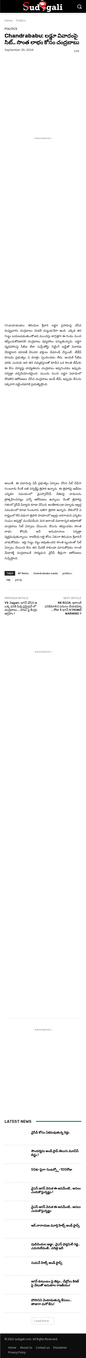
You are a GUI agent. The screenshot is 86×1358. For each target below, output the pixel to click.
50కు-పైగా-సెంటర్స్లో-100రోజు (51, 1170)
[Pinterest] (30, 71)
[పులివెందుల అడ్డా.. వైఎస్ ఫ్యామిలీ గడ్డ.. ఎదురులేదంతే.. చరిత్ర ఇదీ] (16, 1249)
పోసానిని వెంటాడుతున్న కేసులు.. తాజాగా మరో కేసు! (51, 1302)
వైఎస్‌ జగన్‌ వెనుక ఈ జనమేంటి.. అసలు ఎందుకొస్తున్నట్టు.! (56, 1190)
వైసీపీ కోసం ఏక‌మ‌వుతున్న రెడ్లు (50, 1132)
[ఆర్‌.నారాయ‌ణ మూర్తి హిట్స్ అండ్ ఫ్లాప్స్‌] (16, 1230)
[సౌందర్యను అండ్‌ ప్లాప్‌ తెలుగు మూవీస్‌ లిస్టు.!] (16, 1156)
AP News (23, 573)
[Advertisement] (43, 185)
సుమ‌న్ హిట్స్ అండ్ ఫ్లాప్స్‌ (46, 1263)
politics (67, 573)
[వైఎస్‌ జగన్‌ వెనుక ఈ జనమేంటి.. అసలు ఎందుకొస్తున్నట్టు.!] (16, 1193)
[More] (51, 71)
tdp (8, 579)
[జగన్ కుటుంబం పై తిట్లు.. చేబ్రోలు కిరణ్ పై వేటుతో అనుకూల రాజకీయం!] (16, 1286)
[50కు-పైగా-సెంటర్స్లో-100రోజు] (16, 1174)
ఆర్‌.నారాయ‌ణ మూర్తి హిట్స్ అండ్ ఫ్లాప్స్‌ (55, 1225)
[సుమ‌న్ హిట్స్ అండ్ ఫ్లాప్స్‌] (16, 1267)
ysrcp (18, 579)
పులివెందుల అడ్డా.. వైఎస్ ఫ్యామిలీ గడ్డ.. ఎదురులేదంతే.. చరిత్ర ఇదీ (55, 1246)
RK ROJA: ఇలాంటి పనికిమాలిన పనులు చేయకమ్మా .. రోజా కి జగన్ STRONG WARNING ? (63, 608)
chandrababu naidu (45, 573)
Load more (41, 1321)
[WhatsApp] (40, 71)
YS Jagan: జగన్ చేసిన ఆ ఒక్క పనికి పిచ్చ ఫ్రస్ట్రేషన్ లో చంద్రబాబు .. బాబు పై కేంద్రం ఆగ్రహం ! (21, 608)
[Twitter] (19, 71)
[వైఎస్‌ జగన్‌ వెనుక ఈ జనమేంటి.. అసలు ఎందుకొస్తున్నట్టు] (16, 1211)
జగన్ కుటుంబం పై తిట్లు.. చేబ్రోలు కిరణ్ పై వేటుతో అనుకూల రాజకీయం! (55, 1283)
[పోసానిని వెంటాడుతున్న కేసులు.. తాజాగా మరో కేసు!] (16, 1305)
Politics (20, 20)
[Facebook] (9, 71)
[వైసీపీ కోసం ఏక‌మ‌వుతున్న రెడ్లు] (16, 1137)
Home (9, 20)
